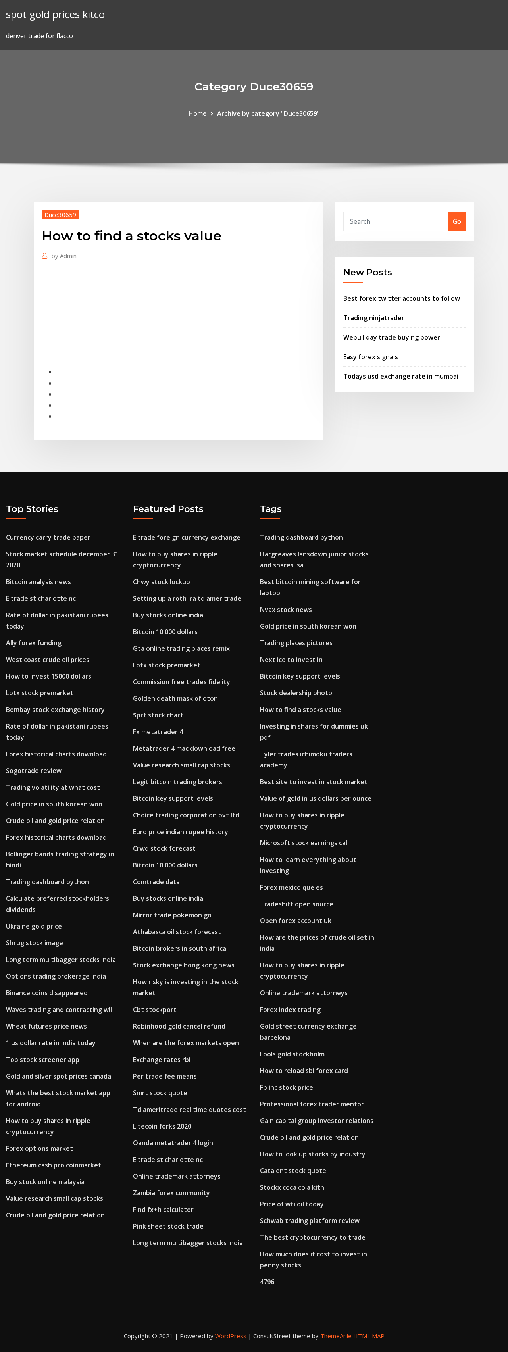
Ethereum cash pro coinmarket (53, 1165)
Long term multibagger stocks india (61, 959)
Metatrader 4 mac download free (184, 748)
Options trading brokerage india (56, 976)
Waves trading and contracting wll (59, 1009)
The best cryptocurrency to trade (313, 1237)
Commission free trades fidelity (181, 681)
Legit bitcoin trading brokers (177, 781)
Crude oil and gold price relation (55, 820)
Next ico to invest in (291, 659)
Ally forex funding (34, 642)
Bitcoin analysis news (38, 581)
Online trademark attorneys (177, 1176)
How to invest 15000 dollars (48, 676)
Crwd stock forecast (164, 848)
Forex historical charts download (56, 754)
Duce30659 (60, 215)
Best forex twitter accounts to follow (401, 298)
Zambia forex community (171, 1193)
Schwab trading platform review (310, 1220)
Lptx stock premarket (39, 693)
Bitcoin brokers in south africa (179, 948)
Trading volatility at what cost (53, 787)
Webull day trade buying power (391, 337)
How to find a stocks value (300, 709)
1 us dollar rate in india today (51, 1043)
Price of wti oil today (292, 1204)
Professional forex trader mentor (312, 1104)
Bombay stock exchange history (55, 709)
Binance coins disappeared (47, 993)
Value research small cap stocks (54, 1198)
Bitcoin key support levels (173, 798)
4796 (267, 1281)
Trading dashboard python (47, 881)
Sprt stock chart (158, 715)
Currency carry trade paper (48, 537)
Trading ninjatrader (373, 317)
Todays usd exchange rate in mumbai (400, 376)
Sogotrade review (34, 770)
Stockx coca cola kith (292, 1187)
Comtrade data (156, 881)
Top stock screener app (42, 1059)
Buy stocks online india (168, 615)
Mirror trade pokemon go (172, 915)
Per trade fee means (165, 1076)
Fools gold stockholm (292, 1054)
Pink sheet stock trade (168, 1226)
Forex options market (39, 1148)
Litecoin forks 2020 (162, 1126)
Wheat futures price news (46, 1026)
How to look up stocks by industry (313, 1154)
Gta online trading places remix (181, 648)
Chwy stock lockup (161, 581)
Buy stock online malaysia (45, 1181)
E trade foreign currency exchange (187, 537)
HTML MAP (369, 1336)
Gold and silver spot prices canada (58, 1076)
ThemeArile (336, 1336)
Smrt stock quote (160, 1093)
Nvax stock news (286, 609)
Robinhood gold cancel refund (179, 1026)
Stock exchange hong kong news (184, 965)
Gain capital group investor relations (316, 1120)
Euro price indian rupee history (180, 831)
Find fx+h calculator (163, 1209)
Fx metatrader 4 (158, 731)
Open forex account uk (295, 920)
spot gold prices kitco (55, 14)
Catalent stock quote (293, 1170)
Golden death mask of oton (175, 698)
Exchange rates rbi (161, 1059)
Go (457, 221)
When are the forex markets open (186, 1043)
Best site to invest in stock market (314, 781)
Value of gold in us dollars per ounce (315, 798)
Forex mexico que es (291, 887)
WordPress (230, 1336)
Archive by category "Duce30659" (268, 113)
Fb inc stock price (286, 1087)
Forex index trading (290, 1009)
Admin (64, 256)
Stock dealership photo (296, 693)
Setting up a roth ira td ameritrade (187, 598)
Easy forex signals (370, 356)
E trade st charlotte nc (41, 598)
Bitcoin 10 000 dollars (165, 631)
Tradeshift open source (296, 904)
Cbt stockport (155, 1009)
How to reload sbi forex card (304, 1070)
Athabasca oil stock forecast (177, 931)
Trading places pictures (296, 642)
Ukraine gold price (34, 926)
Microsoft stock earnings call (304, 843)
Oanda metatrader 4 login (173, 1143)
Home (198, 113)
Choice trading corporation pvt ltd (186, 815)
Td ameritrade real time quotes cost (189, 1109)
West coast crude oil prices (47, 659)
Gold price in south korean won (54, 804)
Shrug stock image (34, 943)
